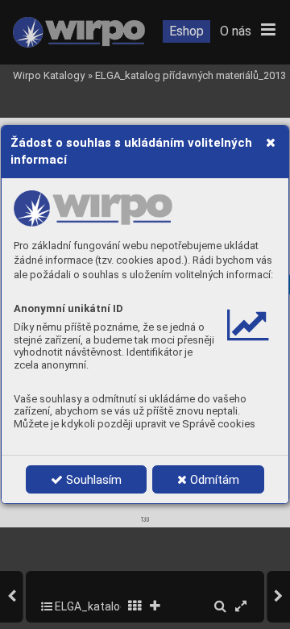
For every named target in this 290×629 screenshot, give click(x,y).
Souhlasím (92, 480)
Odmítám (213, 480)
